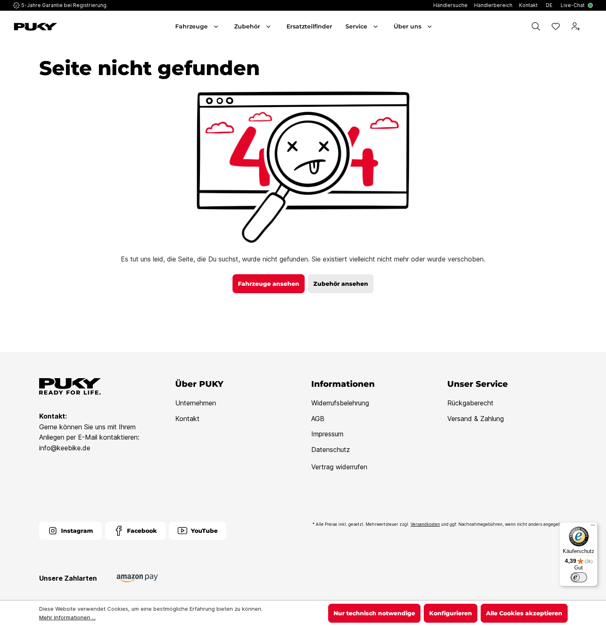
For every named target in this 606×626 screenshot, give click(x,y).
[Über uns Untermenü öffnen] (430, 26)
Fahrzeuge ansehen (268, 283)
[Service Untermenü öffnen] (376, 26)
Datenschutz (330, 449)
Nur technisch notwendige (374, 613)
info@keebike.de (64, 448)
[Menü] (593, 527)
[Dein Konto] (575, 26)
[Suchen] (536, 26)
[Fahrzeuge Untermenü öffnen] (216, 26)
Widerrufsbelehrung (340, 403)
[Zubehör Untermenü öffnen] (269, 26)
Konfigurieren (450, 613)
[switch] (579, 577)
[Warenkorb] (591, 26)
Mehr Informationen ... (67, 617)
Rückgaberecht (470, 403)
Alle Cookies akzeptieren (524, 613)
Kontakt (187, 418)
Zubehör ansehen (340, 283)
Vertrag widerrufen (339, 467)
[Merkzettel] (556, 26)
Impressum (327, 434)
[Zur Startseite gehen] (59, 26)
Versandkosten (425, 524)
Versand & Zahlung (475, 418)
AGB (317, 418)
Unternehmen (195, 403)
